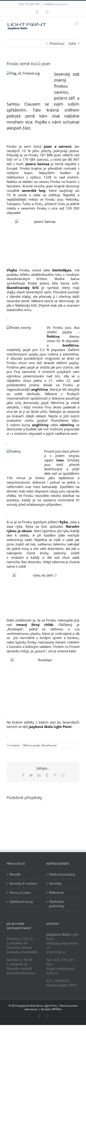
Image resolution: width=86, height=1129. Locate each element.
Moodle (15, 874)
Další (72, 43)
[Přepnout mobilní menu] (77, 23)
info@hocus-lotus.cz (56, 4)
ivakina (15, 745)
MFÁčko (57, 1009)
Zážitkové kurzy (21, 902)
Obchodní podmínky (56, 904)
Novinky (55, 883)
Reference (56, 892)
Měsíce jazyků (31, 745)
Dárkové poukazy (62, 874)
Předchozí (56, 43)
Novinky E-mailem (23, 883)
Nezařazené (49, 745)
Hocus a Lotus (20, 892)
